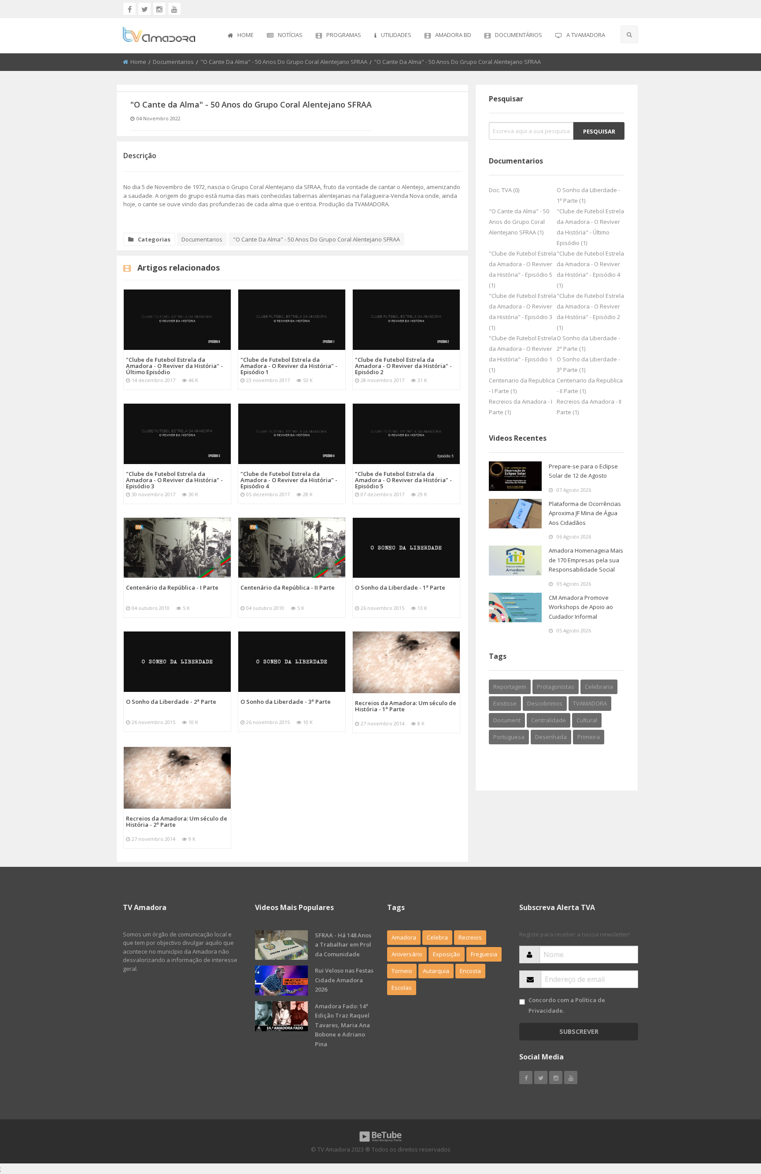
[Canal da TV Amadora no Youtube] (174, 8)
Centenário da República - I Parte (172, 587)
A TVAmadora (585, 35)
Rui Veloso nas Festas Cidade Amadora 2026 (344, 979)
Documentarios (173, 62)
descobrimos (544, 703)
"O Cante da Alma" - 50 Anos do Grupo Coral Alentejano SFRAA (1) (519, 221)
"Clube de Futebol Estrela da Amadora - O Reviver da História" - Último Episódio (174, 366)
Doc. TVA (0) (504, 190)
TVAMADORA (590, 703)
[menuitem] (241, 35)
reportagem (509, 687)
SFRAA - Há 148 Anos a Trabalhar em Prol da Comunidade (343, 944)
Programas (343, 35)
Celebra (437, 937)
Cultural (586, 720)
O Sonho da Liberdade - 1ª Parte (400, 587)
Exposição (446, 954)
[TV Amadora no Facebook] (129, 8)
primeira (588, 737)
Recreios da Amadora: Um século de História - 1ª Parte (405, 706)
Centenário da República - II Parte (287, 587)
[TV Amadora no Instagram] (159, 8)
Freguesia (484, 954)
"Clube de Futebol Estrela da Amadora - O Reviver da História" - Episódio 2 (403, 366)
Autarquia (436, 971)
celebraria (599, 687)
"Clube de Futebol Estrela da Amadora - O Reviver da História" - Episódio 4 (288, 480)
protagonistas (555, 687)
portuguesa (509, 737)
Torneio (402, 971)
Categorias (154, 239)
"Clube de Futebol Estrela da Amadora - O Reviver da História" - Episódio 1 (288, 366)
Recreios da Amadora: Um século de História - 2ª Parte (176, 821)
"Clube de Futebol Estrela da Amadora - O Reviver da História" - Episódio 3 (174, 480)
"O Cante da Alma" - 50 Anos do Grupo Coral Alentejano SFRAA (283, 62)
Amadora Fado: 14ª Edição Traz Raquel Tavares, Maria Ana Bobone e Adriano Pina (342, 1025)
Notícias (290, 35)
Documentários (518, 35)
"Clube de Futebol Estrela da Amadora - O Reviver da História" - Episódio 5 (403, 480)
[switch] (522, 1002)
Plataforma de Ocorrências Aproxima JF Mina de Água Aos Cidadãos (585, 513)
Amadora (404, 937)
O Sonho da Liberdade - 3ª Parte (285, 702)
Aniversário (407, 954)
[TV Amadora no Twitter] (144, 8)
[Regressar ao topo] (732, 1119)
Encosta (470, 971)
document (507, 720)
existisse (505, 703)
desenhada (551, 737)
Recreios (470, 937)
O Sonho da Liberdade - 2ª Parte (171, 702)
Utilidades (396, 35)
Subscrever (578, 1031)
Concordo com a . (566, 1005)
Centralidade (548, 720)
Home (245, 35)
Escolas (402, 988)
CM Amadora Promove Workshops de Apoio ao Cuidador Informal (581, 607)
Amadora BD (453, 35)
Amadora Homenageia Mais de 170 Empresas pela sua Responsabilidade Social (586, 559)
